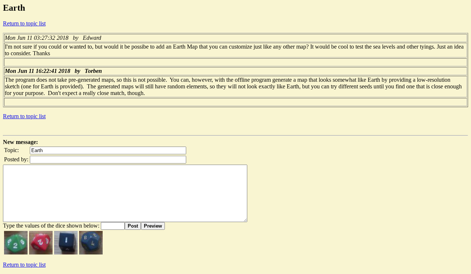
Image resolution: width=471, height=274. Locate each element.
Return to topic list (24, 23)
